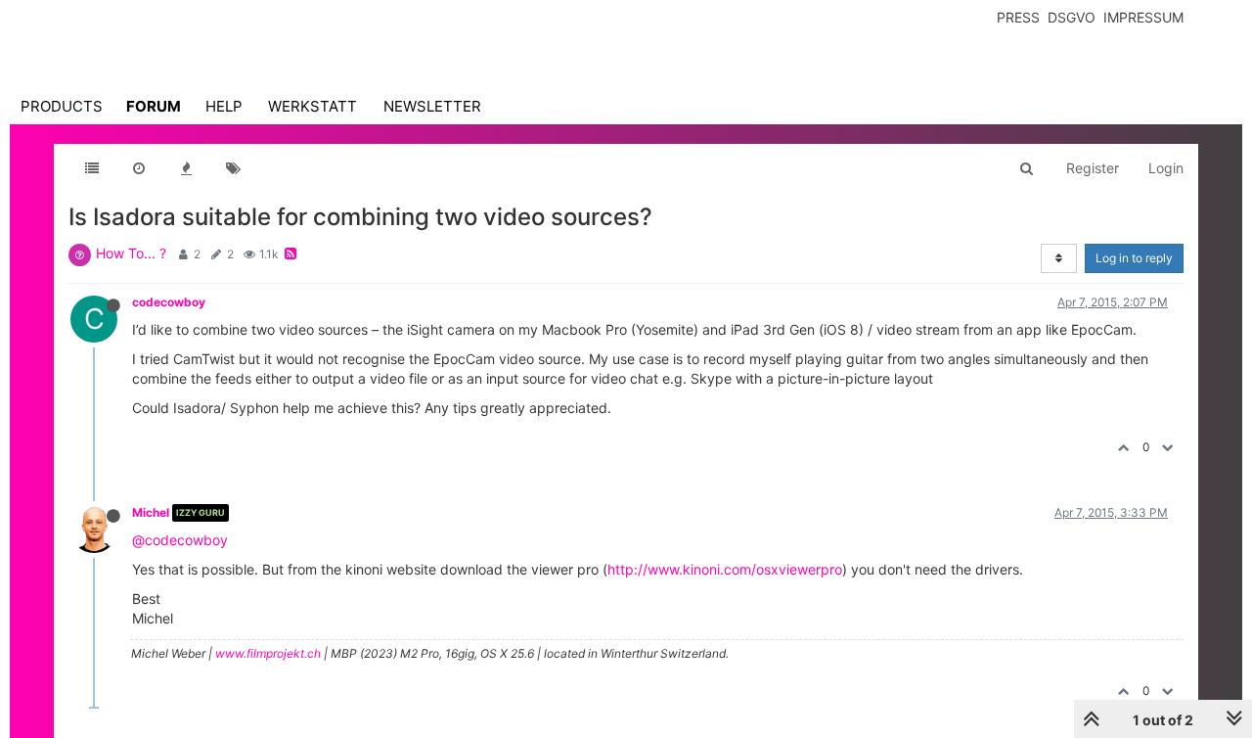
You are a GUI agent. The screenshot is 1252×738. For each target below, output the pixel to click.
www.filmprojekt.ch (268, 653)
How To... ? (131, 253)
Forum (153, 106)
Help (224, 106)
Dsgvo (1072, 17)
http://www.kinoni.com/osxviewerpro (724, 569)
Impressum (1143, 17)
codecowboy (168, 302)
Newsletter (432, 106)
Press (1018, 17)
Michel (150, 512)
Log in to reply (1134, 258)
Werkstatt (312, 106)
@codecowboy (180, 539)
